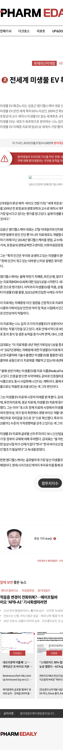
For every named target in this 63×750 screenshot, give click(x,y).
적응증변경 (28, 590)
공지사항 (8, 713)
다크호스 (24, 31)
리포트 (41, 31)
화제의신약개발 (44, 63)
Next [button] (21, 715)
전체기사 (5, 31)
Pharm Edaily (18, 734)
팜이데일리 (44, 590)
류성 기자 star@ (43, 538)
